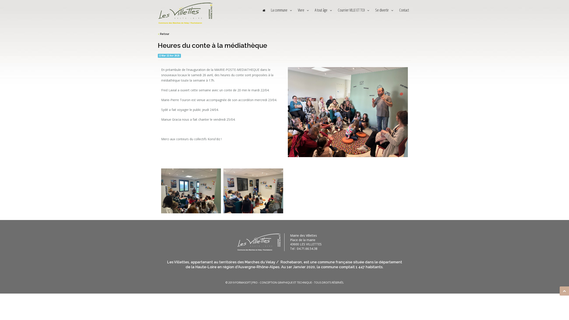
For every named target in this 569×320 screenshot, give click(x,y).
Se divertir (382, 10)
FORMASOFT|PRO (246, 282)
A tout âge (321, 10)
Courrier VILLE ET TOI (351, 10)
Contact (404, 10)
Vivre (301, 10)
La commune (279, 10)
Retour (163, 34)
